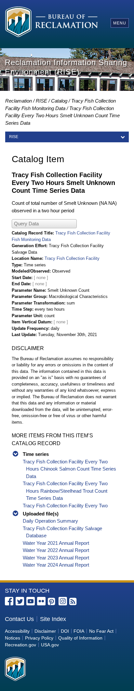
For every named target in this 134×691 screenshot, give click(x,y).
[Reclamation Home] (51, 23)
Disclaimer (45, 631)
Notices (12, 638)
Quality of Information (80, 638)
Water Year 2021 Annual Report (56, 543)
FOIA (79, 631)
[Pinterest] (52, 602)
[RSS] (73, 602)
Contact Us (19, 619)
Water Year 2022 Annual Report (56, 550)
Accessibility (17, 631)
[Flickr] (41, 601)
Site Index (53, 619)
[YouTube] (30, 601)
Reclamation (18, 101)
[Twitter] (20, 601)
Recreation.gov (20, 644)
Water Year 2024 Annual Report (56, 565)
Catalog (59, 101)
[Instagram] (63, 601)
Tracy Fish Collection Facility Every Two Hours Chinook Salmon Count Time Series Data (69, 469)
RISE (41, 101)
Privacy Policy (39, 638)
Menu (119, 23)
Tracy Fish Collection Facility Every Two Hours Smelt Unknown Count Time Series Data (62, 116)
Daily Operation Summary (50, 521)
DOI (65, 631)
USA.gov (50, 644)
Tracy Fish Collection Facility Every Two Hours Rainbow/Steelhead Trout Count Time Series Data (65, 491)
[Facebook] (9, 601)
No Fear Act (101, 631)
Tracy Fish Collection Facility (72, 258)
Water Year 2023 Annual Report (56, 557)
